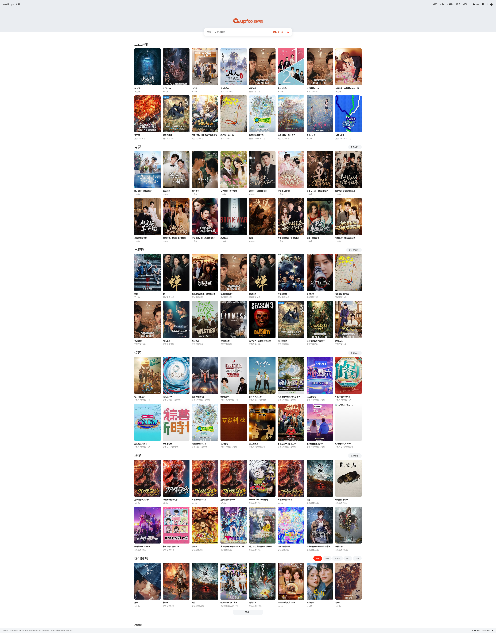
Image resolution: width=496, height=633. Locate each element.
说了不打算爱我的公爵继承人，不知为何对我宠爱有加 (262, 546)
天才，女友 (311, 135)
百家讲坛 (224, 444)
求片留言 (477, 630)
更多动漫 (354, 456)
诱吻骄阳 (166, 191)
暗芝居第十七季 (341, 499)
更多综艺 (354, 353)
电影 (442, 4)
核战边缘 (224, 238)
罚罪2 (337, 602)
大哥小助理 (339, 135)
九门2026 (167, 88)
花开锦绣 (252, 88)
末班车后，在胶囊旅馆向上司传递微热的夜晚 (348, 88)
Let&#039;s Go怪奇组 (258, 499)
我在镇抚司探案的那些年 (345, 191)
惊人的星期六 (139, 397)
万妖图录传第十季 (227, 499)
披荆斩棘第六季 (198, 397)
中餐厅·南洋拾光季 (342, 397)
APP (477, 4)
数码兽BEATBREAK (142, 546)
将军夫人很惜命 (284, 191)
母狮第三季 (225, 341)
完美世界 (252, 602)
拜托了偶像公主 (284, 546)
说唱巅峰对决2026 (343, 444)
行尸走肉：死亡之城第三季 (260, 341)
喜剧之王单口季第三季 (287, 444)
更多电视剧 (353, 250)
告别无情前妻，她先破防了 (289, 238)
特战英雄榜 (282, 294)
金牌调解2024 (226, 397)
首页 (435, 4)
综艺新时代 (167, 444)
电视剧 (450, 4)
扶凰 (251, 238)
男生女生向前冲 (140, 444)
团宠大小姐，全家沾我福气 (317, 191)
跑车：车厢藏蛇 (313, 238)
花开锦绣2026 (313, 88)
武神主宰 (339, 546)
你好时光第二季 (255, 397)
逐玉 (136, 602)
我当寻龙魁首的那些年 (316, 341)
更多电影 (354, 147)
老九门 (137, 88)
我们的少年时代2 (227, 135)
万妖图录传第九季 (199, 499)
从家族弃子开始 (140, 238)
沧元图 (137, 135)
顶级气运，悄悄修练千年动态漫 (204, 135)
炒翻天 (194, 546)
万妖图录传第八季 (170, 499)
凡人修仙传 (225, 88)
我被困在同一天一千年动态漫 (318, 546)
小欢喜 (194, 88)
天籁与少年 (167, 397)
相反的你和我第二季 (171, 546)
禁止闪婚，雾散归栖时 (143, 191)
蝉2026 (252, 294)
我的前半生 (282, 88)
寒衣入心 (339, 341)
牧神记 (165, 602)
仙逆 (308, 499)
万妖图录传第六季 (141, 499)
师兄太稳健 (167, 135)
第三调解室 (253, 444)
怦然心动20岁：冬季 (228, 602)
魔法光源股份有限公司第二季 (232, 546)
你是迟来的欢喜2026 (286, 602)
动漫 (465, 4)
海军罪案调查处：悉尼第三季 (203, 294)
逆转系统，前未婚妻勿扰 (345, 238)
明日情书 (195, 191)
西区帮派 (195, 341)
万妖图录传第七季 (285, 499)
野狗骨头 (310, 602)
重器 (136, 294)
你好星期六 (311, 397)
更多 (247, 612)
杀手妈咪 (310, 294)
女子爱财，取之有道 (228, 191)
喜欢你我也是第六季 (315, 444)
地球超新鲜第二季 (256, 135)
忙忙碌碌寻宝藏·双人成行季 (289, 397)
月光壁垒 (166, 341)
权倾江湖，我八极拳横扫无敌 (203, 238)
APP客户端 (486, 630)
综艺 (458, 4)
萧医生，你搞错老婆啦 (258, 191)
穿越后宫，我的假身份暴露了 (175, 238)
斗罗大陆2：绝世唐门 (286, 135)
